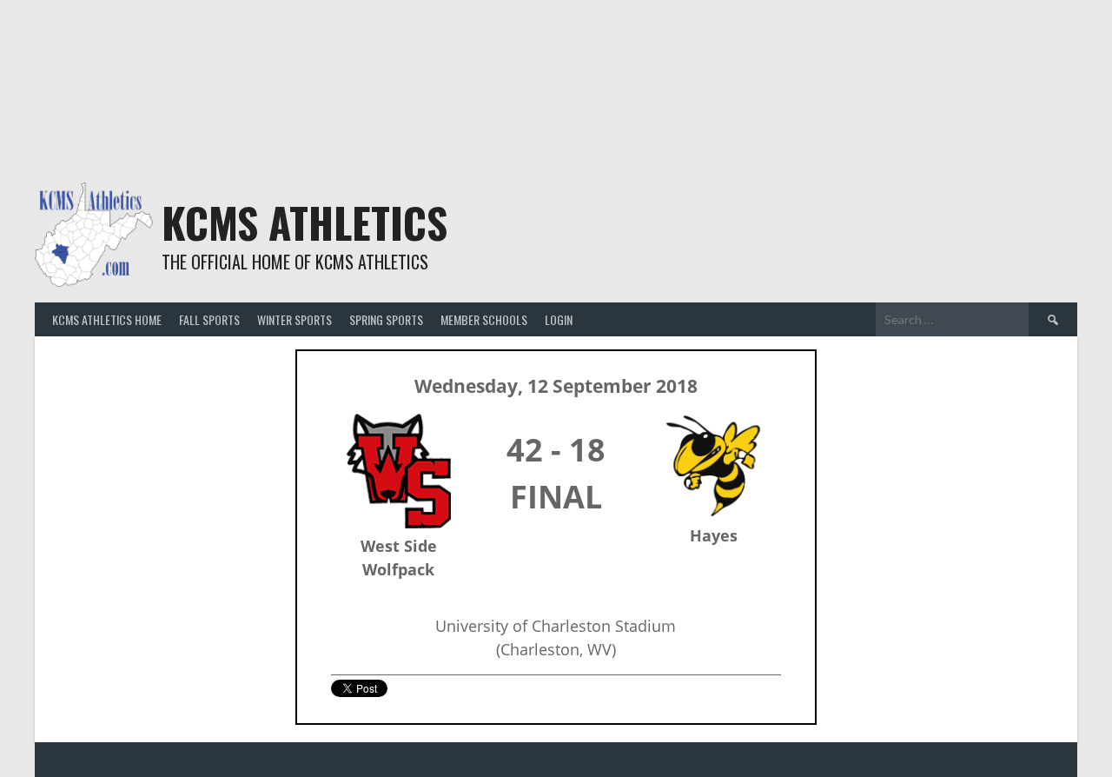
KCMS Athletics (304, 222)
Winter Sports (294, 319)
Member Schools (483, 319)
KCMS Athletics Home (107, 319)
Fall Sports (209, 319)
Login (559, 319)
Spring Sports (386, 319)
